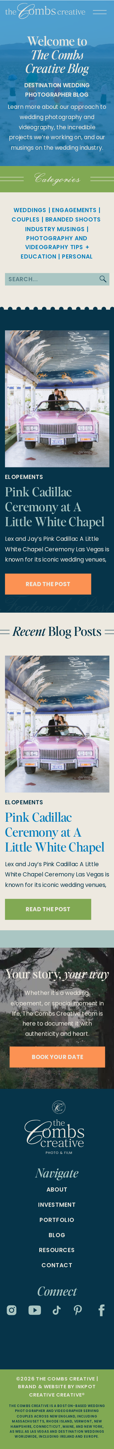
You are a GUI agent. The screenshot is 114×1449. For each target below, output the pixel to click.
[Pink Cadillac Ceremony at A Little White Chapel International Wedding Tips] (57, 398)
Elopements (24, 477)
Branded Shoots (73, 219)
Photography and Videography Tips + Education (55, 247)
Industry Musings (55, 229)
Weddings (30, 210)
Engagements (74, 210)
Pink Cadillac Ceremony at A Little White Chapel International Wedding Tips (54, 521)
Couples (26, 219)
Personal (77, 256)
